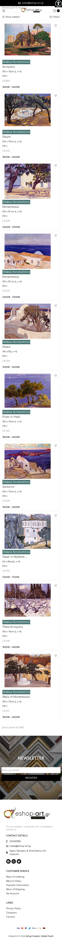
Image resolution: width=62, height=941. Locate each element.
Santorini (8, 486)
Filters (56, 17)
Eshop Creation (32, 936)
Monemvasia (10, 206)
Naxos (6, 346)
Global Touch (47, 936)
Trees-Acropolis (12, 627)
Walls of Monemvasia (16, 697)
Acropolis (8, 66)
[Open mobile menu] (4, 11)
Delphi (6, 136)
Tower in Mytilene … (14, 556)
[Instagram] (13, 861)
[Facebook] (8, 861)
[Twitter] (19, 861)
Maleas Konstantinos (16, 62)
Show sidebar (13, 17)
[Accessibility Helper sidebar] (58, 3)
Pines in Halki (11, 416)
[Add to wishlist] (55, 25)
